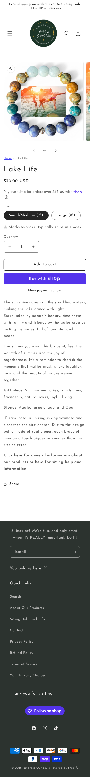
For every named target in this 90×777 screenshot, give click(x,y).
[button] (10, 33)
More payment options (45, 290)
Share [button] (14, 484)
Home (8, 158)
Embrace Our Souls (37, 768)
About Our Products (27, 608)
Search (16, 597)
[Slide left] (34, 150)
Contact (17, 630)
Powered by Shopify (64, 768)
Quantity (11, 236)
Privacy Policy (22, 642)
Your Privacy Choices (28, 675)
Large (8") (66, 215)
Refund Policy (22, 653)
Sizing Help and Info (27, 619)
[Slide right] (56, 150)
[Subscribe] (74, 552)
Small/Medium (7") (26, 215)
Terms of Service (24, 664)
